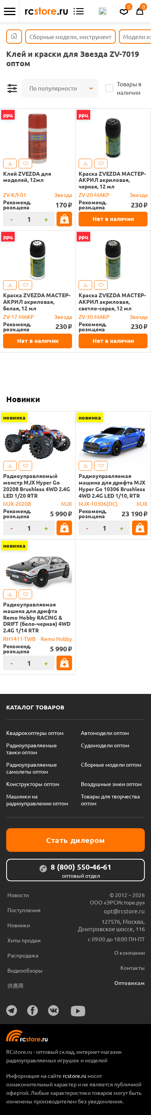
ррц (8, 114)
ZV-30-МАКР (94, 316)
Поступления (24, 909)
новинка (14, 417)
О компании (129, 952)
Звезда (63, 195)
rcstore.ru (75, 1075)
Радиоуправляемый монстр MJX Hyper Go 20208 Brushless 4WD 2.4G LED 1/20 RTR (36, 485)
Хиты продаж (24, 940)
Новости (18, 894)
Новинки (23, 399)
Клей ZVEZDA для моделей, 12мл (27, 176)
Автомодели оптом (105, 732)
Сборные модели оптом (111, 764)
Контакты (132, 967)
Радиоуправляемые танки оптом (31, 748)
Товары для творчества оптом (110, 800)
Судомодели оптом (105, 745)
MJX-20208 (17, 503)
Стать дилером (75, 840)
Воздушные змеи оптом (111, 783)
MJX (66, 503)
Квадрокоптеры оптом (34, 732)
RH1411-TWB (19, 638)
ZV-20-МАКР (94, 195)
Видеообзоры (25, 970)
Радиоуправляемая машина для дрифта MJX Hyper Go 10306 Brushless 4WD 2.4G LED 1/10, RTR (112, 485)
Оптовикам (129, 982)
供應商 (15, 985)
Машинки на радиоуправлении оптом (37, 800)
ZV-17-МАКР (18, 316)
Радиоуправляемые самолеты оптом (31, 768)
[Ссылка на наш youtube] (78, 1011)
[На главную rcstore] (46, 11)
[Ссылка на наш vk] (53, 1010)
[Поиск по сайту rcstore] (102, 11)
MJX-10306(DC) (98, 503)
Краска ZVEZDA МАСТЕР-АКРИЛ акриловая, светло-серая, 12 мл (112, 301)
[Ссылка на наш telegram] (11, 1010)
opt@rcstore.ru (124, 911)
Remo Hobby (56, 638)
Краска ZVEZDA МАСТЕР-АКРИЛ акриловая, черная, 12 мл (112, 180)
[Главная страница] (14, 36)
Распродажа (22, 955)
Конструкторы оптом (32, 783)
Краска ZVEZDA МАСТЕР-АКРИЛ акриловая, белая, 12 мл (36, 301)
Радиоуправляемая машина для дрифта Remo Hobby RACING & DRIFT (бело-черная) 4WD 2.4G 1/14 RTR (36, 617)
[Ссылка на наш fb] (32, 1010)
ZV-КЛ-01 (14, 195)
